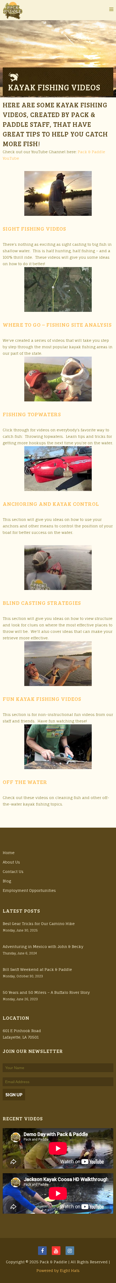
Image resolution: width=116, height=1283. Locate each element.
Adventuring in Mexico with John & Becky (43, 946)
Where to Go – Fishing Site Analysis (57, 324)
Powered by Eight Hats (58, 1270)
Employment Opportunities (29, 890)
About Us (11, 862)
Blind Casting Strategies (42, 602)
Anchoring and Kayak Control (51, 503)
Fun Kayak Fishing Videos (42, 698)
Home (9, 852)
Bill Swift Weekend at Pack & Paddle (37, 969)
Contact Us (13, 871)
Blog (7, 881)
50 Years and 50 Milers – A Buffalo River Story (46, 992)
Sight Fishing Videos (34, 228)
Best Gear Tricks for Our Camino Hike (39, 923)
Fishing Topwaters (32, 414)
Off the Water (25, 782)
